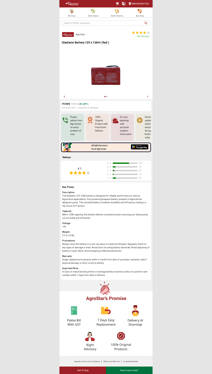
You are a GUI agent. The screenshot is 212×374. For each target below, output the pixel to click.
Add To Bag (82, 370)
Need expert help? (129, 370)
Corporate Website (130, 361)
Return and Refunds (112, 361)
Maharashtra (140, 3)
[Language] (124, 4)
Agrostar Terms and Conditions (87, 361)
